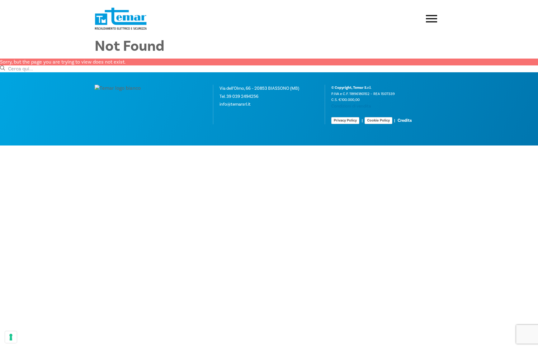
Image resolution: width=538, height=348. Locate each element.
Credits (405, 120)
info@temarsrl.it (235, 104)
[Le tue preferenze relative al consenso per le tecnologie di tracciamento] (11, 337)
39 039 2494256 (242, 96)
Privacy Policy (345, 120)
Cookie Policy (378, 120)
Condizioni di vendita (351, 106)
